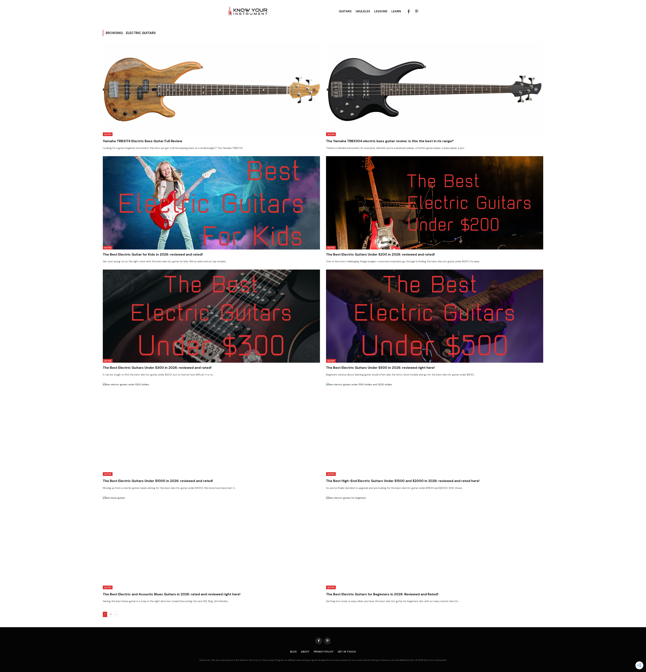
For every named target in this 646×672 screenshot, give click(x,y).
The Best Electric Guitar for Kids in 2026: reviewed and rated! (153, 254)
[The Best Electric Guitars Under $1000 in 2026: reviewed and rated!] (211, 429)
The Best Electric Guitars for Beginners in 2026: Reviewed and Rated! (382, 594)
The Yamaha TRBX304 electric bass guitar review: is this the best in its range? (390, 141)
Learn (396, 11)
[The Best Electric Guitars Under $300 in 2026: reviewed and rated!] (211, 316)
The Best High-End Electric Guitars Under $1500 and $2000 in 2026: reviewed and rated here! (402, 481)
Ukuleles (363, 11)
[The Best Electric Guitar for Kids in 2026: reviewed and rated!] (211, 202)
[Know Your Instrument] (247, 11)
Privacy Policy (324, 651)
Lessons (380, 11)
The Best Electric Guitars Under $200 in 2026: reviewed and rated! (380, 254)
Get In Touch (347, 651)
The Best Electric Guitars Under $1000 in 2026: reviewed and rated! (158, 481)
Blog (293, 651)
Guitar (107, 134)
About (305, 651)
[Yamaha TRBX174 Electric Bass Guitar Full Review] (211, 89)
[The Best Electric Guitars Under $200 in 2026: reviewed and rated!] (434, 202)
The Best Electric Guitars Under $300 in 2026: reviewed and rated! (157, 367)
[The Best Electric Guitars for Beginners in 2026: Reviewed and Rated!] (434, 542)
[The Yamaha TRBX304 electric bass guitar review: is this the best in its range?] (434, 89)
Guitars (345, 11)
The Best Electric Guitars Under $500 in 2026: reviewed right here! (380, 367)
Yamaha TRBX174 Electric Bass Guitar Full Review (142, 141)
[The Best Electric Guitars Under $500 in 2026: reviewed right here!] (434, 316)
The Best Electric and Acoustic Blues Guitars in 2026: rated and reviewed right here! (171, 594)
